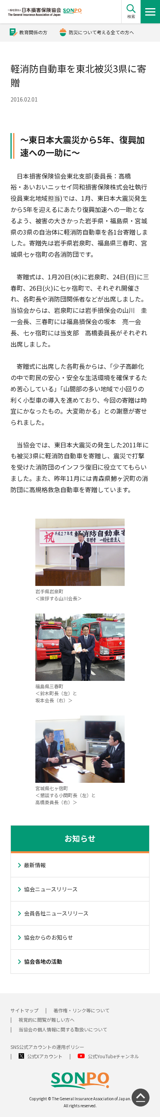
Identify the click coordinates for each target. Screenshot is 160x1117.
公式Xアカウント (45, 1056)
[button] (131, 11)
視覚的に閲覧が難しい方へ (47, 1019)
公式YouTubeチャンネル (113, 1056)
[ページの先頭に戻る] (140, 1097)
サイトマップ (24, 1010)
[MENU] (150, 11)
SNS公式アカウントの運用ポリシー (47, 1046)
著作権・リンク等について (82, 1010)
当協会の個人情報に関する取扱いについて (63, 1029)
